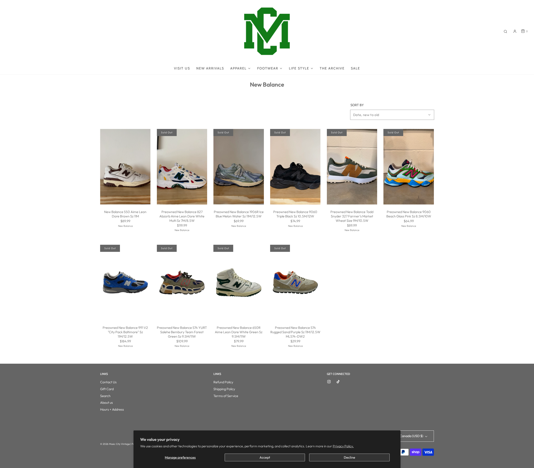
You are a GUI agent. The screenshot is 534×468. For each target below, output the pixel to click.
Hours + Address (112, 409)
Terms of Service (225, 396)
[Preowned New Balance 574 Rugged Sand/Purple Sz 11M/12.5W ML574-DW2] (295, 282)
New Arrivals (210, 68)
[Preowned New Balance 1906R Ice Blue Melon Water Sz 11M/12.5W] (238, 167)
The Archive (332, 68)
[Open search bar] (505, 31)
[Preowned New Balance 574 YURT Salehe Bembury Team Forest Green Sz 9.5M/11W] (182, 282)
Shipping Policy (224, 389)
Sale (355, 68)
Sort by (357, 105)
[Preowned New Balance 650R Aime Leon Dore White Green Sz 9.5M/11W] (238, 282)
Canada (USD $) (412, 436)
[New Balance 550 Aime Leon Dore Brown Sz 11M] (125, 166)
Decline (349, 457)
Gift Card (107, 389)
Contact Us (108, 382)
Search (105, 396)
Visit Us (182, 68)
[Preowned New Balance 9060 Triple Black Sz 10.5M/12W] (295, 166)
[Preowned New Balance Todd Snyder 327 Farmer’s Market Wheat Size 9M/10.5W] (352, 167)
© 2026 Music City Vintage (115, 443)
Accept (264, 457)
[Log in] (514, 31)
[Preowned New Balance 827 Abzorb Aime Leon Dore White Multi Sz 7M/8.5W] (182, 167)
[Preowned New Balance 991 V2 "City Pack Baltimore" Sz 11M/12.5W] (125, 282)
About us (106, 402)
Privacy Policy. (343, 446)
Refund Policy (223, 382)
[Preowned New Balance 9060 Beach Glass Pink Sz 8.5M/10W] (408, 167)
